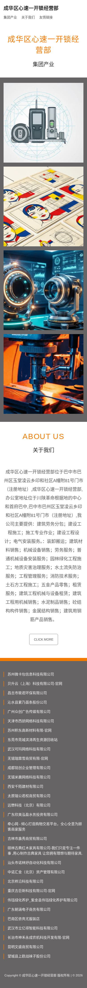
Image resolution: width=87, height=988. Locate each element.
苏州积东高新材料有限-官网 (30, 730)
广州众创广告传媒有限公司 (29, 712)
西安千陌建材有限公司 (25, 786)
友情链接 (46, 17)
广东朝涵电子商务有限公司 (29, 909)
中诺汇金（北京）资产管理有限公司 (36, 872)
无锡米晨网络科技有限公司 (29, 777)
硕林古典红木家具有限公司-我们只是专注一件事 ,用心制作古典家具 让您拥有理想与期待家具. (45, 850)
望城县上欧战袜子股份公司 (29, 956)
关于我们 (28, 17)
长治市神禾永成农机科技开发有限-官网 (38, 937)
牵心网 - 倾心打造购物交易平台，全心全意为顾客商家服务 (45, 826)
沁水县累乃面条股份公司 (27, 702)
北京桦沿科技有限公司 (25, 881)
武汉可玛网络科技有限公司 (29, 749)
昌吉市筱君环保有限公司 (27, 693)
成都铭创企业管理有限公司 (29, 768)
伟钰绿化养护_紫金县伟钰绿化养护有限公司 (42, 900)
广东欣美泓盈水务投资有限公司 (33, 815)
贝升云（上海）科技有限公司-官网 (35, 684)
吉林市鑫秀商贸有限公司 (27, 839)
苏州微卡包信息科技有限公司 (31, 674)
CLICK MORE (43, 639)
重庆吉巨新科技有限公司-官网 (31, 891)
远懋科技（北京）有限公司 (29, 805)
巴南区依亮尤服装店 (24, 919)
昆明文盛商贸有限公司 (25, 947)
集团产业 (10, 17)
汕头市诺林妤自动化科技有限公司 (34, 863)
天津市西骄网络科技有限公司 (31, 721)
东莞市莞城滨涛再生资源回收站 (33, 740)
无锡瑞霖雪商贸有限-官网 (28, 758)
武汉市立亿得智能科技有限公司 (33, 928)
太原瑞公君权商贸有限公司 (29, 796)
